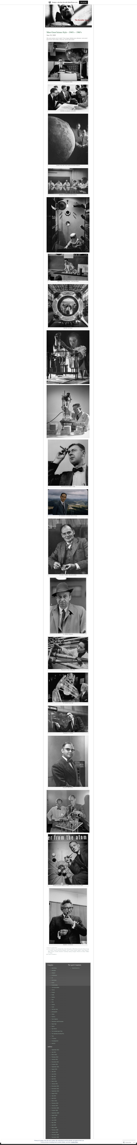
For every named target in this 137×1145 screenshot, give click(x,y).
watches (53, 1043)
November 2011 (55, 1061)
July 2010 (54, 1095)
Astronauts (54, 980)
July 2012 (54, 1052)
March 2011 (54, 1081)
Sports (53, 1026)
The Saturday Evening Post (58, 1033)
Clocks (53, 989)
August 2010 (54, 1093)
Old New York (55, 1009)
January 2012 (55, 1059)
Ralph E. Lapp (81, 950)
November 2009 (55, 1108)
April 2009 (54, 1125)
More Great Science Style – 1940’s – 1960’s (64, 32)
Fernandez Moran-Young (83, 948)
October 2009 (55, 1110)
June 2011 (54, 1074)
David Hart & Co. (76, 968)
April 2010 (54, 1098)
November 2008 (55, 1137)
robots (53, 1014)
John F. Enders (70, 950)
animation (54, 970)
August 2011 (54, 1069)
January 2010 (55, 1105)
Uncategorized (55, 1040)
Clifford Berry (75, 948)
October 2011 (55, 1064)
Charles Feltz (61, 948)
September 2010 (55, 1091)
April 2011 (54, 1078)
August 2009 (54, 1115)
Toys (53, 1036)
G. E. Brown (50, 950)
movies (53, 1004)
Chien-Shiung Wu (68, 948)
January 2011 (55, 1083)
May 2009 (54, 1122)
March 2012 (54, 1054)
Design (53, 992)
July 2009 (54, 1117)
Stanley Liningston (73, 951)
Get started (83, 2)
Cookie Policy (74, 1142)
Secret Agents (55, 1019)
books (53, 982)
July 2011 (54, 1071)
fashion (53, 997)
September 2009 (55, 1112)
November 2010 (55, 1088)
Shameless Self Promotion (57, 1021)
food (52, 999)
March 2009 (54, 1127)
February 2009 (55, 1129)
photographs (54, 1011)
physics (75, 950)
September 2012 (55, 1049)
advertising (54, 968)
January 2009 (55, 1132)
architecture (54, 975)
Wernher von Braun (81, 951)
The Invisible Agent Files (57, 1031)
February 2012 (55, 1057)
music (53, 1006)
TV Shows (54, 1038)
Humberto (64, 950)
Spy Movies (54, 1028)
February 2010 (55, 1103)
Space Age (54, 1023)
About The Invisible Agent (58, 26)
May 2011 (54, 1076)
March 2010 (54, 1100)
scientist (56, 951)
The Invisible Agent (82, 20)
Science (53, 948)
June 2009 (54, 1120)
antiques (53, 972)
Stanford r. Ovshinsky (63, 951)
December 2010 (55, 1086)
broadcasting (54, 985)
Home (47, 26)
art (52, 977)
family (53, 994)
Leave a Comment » (52, 954)
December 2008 (55, 1134)
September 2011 (55, 1066)
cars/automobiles (55, 987)
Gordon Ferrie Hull (58, 950)
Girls (53, 1002)
